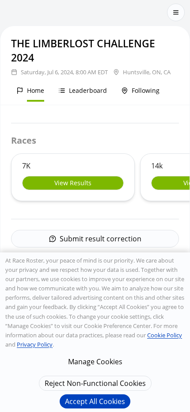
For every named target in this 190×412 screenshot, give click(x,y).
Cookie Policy (164, 335)
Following (146, 90)
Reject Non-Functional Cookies (95, 383)
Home (35, 90)
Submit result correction (100, 239)
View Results (72, 183)
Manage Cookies (95, 361)
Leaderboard (88, 90)
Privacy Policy (35, 344)
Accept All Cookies (95, 401)
